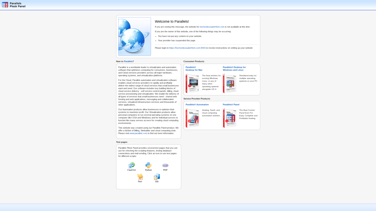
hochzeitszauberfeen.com (212, 27)
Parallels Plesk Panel (20, 5)
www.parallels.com (138, 133)
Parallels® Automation (197, 104)
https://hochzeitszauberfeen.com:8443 (187, 48)
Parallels (128, 61)
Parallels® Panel (231, 104)
